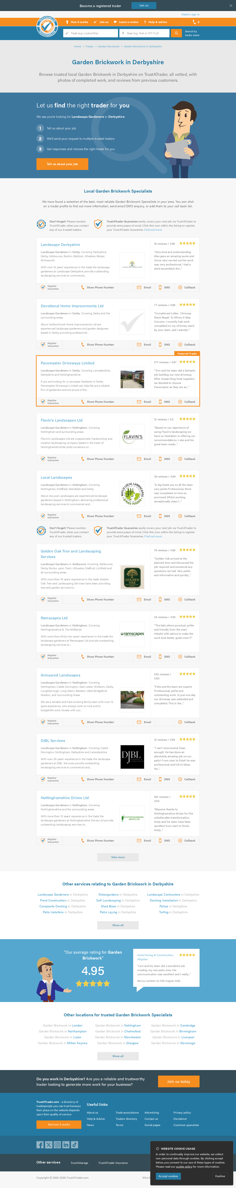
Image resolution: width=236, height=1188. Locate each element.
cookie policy (184, 1166)
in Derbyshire (63, 894)
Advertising (152, 1112)
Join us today (178, 1081)
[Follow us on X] (48, 1144)
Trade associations (127, 1112)
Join (143, 5)
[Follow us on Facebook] (40, 1144)
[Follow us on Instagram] (57, 1144)
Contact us (151, 1119)
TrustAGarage (79, 1163)
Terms (119, 1125)
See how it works (59, 1124)
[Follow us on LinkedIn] (66, 1144)
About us (92, 1112)
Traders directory (126, 1119)
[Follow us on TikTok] (74, 1144)
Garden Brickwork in (62, 1025)
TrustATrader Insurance (113, 1163)
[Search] (176, 33)
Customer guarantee (186, 1125)
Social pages (152, 1125)
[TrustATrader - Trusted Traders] (47, 20)
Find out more (153, 230)
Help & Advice (96, 1119)
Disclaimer (180, 1119)
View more (118, 857)
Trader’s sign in (190, 14)
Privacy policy (182, 1112)
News (90, 1125)
